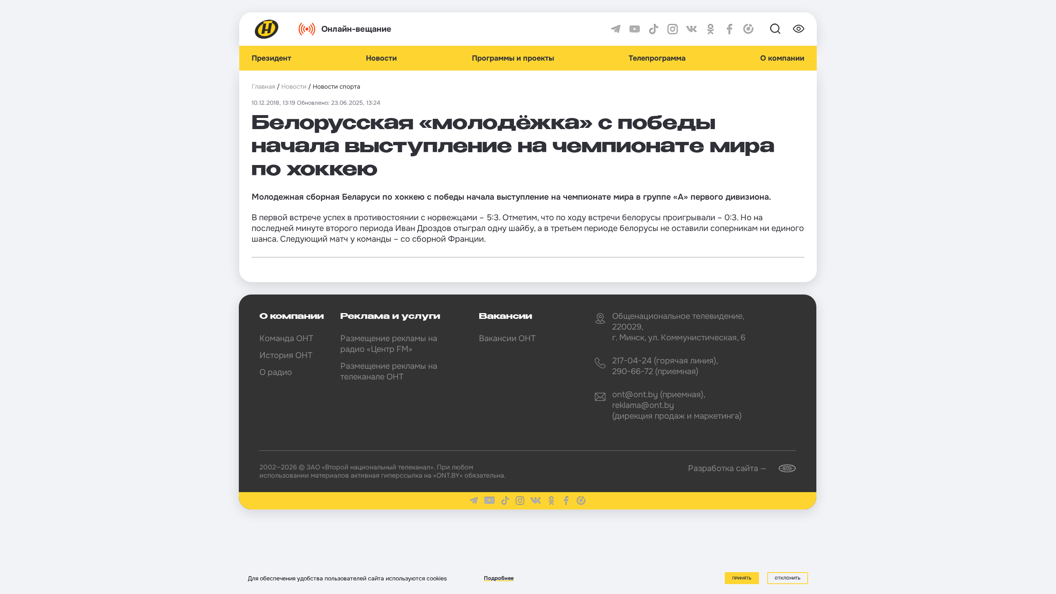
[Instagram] (672, 29)
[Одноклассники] (710, 29)
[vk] (691, 29)
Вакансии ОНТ (507, 338)
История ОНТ (285, 355)
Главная (263, 86)
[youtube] (634, 29)
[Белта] (782, 468)
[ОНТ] (267, 29)
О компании (782, 58)
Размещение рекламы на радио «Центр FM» (388, 343)
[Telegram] (615, 29)
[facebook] (729, 29)
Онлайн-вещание (356, 29)
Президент (271, 58)
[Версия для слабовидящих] (798, 29)
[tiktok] (653, 29)
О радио (275, 372)
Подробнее (499, 578)
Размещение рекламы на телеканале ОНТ (388, 371)
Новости (381, 58)
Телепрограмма (657, 58)
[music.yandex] (748, 29)
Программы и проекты (513, 58)
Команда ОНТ (286, 338)
